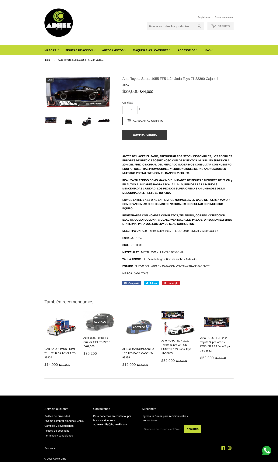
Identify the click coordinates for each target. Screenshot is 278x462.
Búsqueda (49, 448)
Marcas (50, 50)
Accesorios (187, 50)
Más (207, 50)
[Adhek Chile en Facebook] (223, 448)
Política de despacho (56, 430)
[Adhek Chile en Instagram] (230, 448)
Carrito (223, 26)
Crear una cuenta (224, 17)
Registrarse (204, 17)
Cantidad (127, 102)
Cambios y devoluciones (59, 425)
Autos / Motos (113, 50)
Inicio (47, 59)
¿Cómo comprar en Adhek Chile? (64, 420)
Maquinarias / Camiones (151, 50)
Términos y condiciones (58, 435)
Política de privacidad (57, 416)
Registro (193, 429)
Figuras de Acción (79, 50)
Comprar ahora (145, 134)
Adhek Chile (59, 458)
